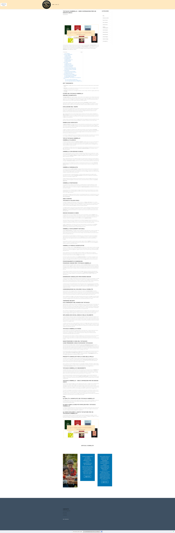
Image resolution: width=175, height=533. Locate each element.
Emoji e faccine (105, 20)
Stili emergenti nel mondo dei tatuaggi (70, 71)
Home (53, 4)
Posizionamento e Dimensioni (68, 66)
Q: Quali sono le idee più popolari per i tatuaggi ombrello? (73, 80)
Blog (56, 4)
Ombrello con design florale (69, 59)
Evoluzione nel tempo (68, 56)
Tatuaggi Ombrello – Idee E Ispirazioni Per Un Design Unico (72, 77)
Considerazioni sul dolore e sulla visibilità (70, 69)
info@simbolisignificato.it (66, 510)
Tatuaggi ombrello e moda (68, 73)
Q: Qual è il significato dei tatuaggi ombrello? (71, 79)
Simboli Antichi (105, 24)
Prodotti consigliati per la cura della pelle (70, 75)
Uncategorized (105, 41)
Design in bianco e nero (68, 64)
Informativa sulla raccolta (77, 531)
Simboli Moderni (105, 32)
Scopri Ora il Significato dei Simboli (3, 4)
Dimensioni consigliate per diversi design (70, 68)
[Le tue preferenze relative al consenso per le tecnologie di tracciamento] (173, 531)
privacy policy (65, 512)
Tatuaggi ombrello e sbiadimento (69, 76)
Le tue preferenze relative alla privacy (91, 531)
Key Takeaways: (67, 53)
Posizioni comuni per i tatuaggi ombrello (70, 67)
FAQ (64, 78)
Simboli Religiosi (105, 36)
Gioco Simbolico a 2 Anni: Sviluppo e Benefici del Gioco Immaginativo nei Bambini (87, 460)
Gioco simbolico (105, 22)
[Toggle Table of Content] (81, 52)
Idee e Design (66, 62)
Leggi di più (70, 483)
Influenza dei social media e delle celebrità (70, 72)
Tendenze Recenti (66, 70)
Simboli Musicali (65, 14)
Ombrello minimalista (68, 60)
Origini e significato (67, 55)
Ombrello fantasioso (68, 61)
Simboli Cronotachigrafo (105, 27)
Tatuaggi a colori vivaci (68, 63)
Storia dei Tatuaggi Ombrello (68, 54)
